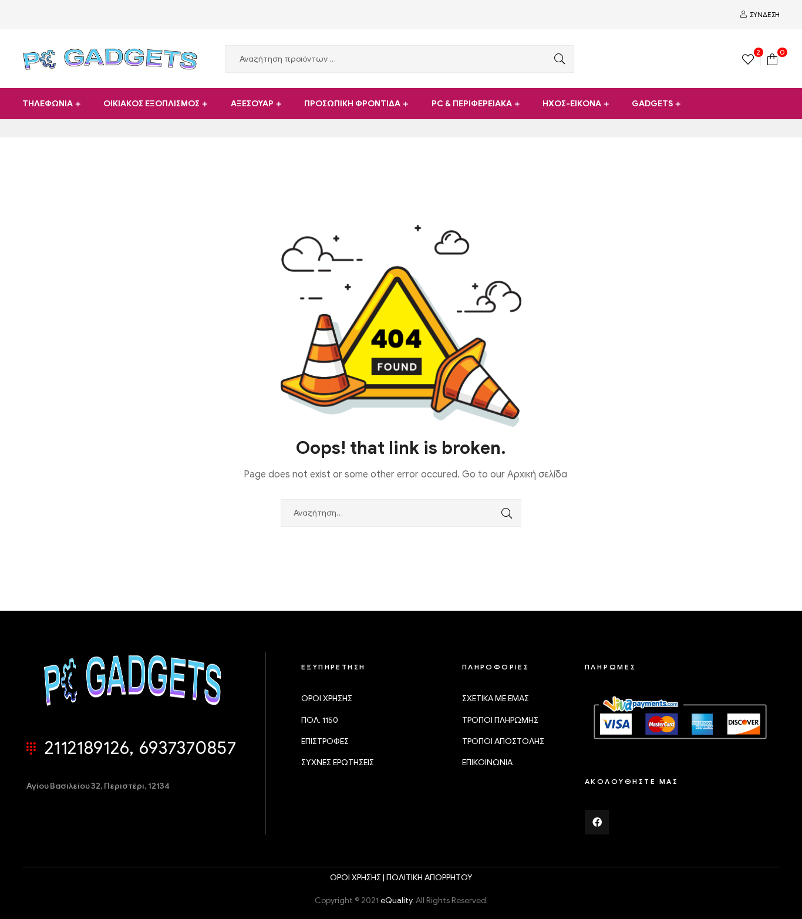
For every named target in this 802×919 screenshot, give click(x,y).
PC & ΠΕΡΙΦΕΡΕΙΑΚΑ (472, 104)
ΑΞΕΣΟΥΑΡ (252, 104)
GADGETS (652, 104)
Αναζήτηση (556, 59)
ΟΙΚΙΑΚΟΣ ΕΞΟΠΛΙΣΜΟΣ (151, 104)
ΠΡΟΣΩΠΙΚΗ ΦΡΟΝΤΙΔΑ (352, 104)
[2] (748, 58)
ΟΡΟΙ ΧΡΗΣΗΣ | (358, 878)
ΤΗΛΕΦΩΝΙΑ (47, 104)
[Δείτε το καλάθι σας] (772, 58)
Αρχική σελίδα (537, 474)
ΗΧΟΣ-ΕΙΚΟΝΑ (571, 104)
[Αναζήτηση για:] (401, 513)
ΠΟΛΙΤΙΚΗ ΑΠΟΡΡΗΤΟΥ (429, 878)
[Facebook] (597, 822)
